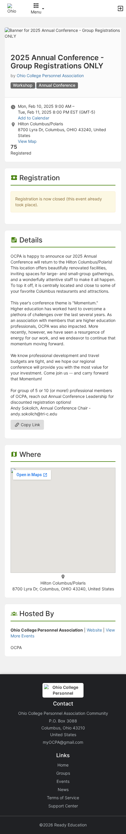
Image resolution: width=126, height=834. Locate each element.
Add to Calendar (33, 117)
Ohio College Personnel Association (50, 75)
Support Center (63, 805)
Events (63, 781)
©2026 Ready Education (63, 824)
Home (63, 764)
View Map (27, 141)
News (63, 789)
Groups (63, 773)
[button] (12, 8)
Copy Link (30, 424)
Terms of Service (63, 797)
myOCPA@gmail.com (63, 742)
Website (94, 629)
